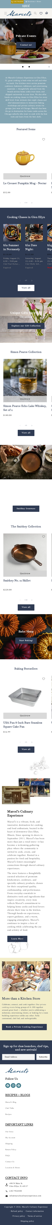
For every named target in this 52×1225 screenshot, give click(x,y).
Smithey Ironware (26, 508)
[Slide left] (20, 203)
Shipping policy (27, 1221)
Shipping (9, 1143)
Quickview (25, 176)
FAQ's (7, 1155)
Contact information (35, 1211)
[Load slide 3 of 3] (29, 66)
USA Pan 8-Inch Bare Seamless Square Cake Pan (22, 724)
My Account (10, 1137)
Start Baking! (26, 640)
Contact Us (9, 1161)
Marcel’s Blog (10, 1102)
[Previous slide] (18, 67)
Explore (26, 45)
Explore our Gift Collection (26, 326)
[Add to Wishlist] (43, 139)
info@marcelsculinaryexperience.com (25, 1196)
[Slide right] (32, 203)
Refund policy (17, 1211)
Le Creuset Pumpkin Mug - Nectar (25, 183)
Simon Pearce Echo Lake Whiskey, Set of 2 (25, 408)
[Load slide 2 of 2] (27, 656)
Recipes (8, 1114)
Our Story (9, 1131)
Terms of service (35, 1216)
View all (26, 288)
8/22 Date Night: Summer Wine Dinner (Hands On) (33, 253)
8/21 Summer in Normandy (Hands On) (11, 249)
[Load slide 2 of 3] (26, 66)
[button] (35, 13)
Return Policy (10, 1149)
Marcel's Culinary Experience (35, 1207)
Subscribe (43, 1057)
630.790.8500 (15, 1191)
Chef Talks (9, 1108)
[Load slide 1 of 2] (24, 656)
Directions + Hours (34, 2)
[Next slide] (34, 67)
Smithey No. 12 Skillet (17, 580)
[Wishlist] (41, 13)
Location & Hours (12, 1167)
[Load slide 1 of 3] (22, 66)
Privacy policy (19, 1216)
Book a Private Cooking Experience (24, 1027)
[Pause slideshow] (49, 67)
